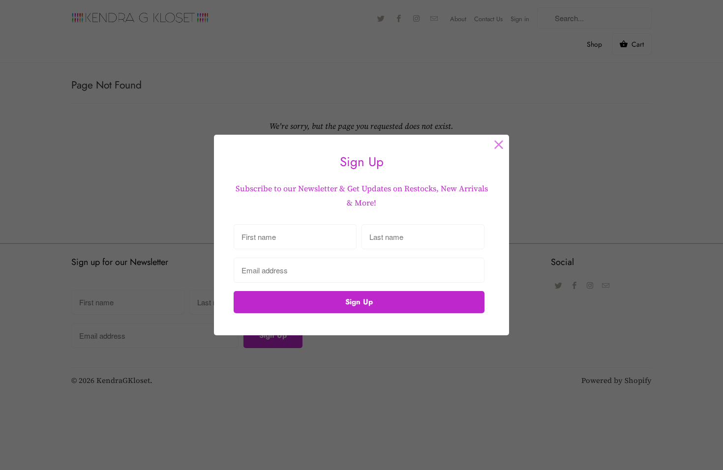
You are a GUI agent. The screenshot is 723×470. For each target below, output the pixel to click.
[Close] (499, 144)
